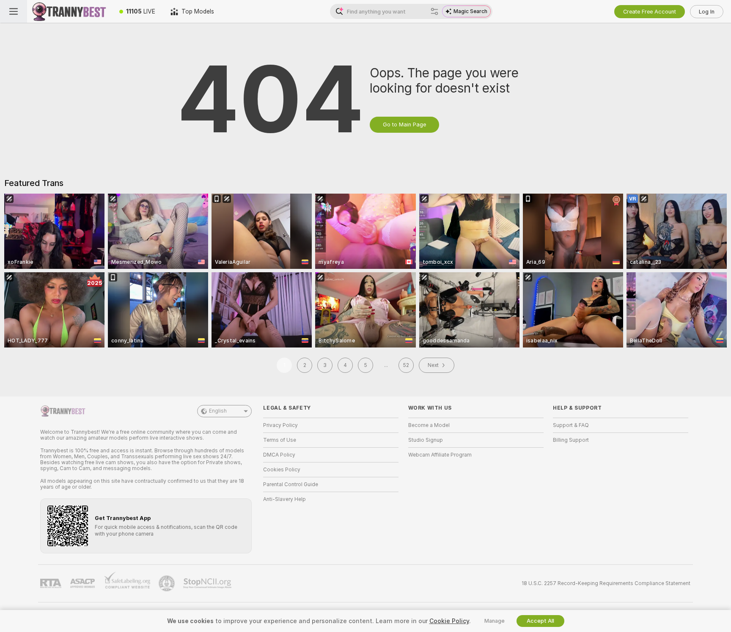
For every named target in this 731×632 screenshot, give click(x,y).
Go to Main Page (404, 124)
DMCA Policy (279, 455)
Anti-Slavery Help (284, 499)
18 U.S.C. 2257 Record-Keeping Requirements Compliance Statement (606, 583)
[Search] (434, 11)
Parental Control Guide (290, 484)
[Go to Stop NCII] (208, 583)
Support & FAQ (571, 425)
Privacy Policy (280, 425)
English (218, 411)
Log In (707, 11)
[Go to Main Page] (69, 11)
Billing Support (571, 440)
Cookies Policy (281, 470)
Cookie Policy (449, 621)
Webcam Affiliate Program (440, 455)
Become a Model (429, 425)
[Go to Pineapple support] (167, 583)
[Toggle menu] (13, 11)
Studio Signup (425, 440)
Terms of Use (279, 440)
